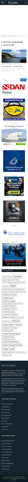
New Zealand (20, 317)
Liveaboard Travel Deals (10, 314)
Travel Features (5, 469)
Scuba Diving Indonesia (8, 339)
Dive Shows (13, 282)
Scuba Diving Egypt (11, 333)
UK (10, 355)
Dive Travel (21, 282)
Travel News (4, 429)
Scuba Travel (8, 348)
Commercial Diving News (7, 404)
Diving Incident (5, 286)
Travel (4, 355)
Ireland (23, 292)
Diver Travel (6, 282)
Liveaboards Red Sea (9, 309)
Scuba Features (7, 50)
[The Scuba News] (14, 2)
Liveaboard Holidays (9, 295)
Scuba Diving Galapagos (7, 336)
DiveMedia (14, 478)
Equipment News (5, 418)
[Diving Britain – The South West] (14, 56)
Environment (7, 289)
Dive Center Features (7, 446)
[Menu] (3, 2)
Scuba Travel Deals (8, 352)
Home (3, 36)
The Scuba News (17, 477)
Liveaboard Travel (8, 312)
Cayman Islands (6, 279)
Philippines (8, 321)
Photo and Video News (7, 423)
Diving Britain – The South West (12, 66)
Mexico (13, 317)
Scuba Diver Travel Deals (9, 328)
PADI (3, 321)
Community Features (6, 443)
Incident (11, 292)
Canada (17, 276)
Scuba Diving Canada (7, 330)
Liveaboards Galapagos (7, 303)
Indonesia (17, 292)
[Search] (25, 2)
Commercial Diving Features (8, 440)
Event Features (5, 457)
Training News (5, 426)
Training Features (6, 466)
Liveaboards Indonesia (18, 303)
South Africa (23, 352)
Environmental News (18, 289)
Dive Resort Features (6, 449)
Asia (3, 277)
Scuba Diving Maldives (10, 342)
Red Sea (16, 320)
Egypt (13, 285)
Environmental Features (7, 452)
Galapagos (5, 292)
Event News (4, 421)
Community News (6, 406)
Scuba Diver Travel (11, 324)
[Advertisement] (14, 20)
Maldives (5, 317)
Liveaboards (7, 298)
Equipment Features (6, 455)
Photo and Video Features (8, 463)
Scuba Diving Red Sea (12, 345)
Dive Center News (6, 409)
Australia (9, 277)
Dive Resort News (6, 412)
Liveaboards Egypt (8, 301)
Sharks (17, 352)
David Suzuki (15, 279)
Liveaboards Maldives (9, 306)
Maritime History (5, 460)
